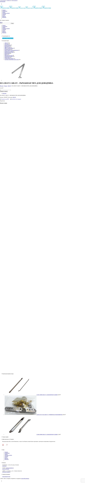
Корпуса (6, 54)
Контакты (4, 17)
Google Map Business (25, 478)
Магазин (1, 85)
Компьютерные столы (9, 52)
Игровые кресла (8, 49)
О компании (4, 11)
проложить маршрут (6, 471)
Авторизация (2, 1)
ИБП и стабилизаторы (9, 48)
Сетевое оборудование (9, 58)
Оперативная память (9, 56)
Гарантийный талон (6, 476)
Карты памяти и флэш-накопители (11, 50)
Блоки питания (8, 45)
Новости (4, 16)
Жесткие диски (8, 47)
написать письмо (5, 468)
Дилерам (4, 14)
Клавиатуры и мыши (9, 51)
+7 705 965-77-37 (8, 0)
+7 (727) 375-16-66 (2, 0)
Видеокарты (7, 46)
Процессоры (7, 57)
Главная (3, 10)
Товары (3, 12)
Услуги (3, 15)
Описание (4, 93)
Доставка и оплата (6, 13)
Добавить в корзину (3, 91)
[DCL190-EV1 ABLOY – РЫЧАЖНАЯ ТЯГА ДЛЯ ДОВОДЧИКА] (18, 80)
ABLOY (6, 42)
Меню (1, 22)
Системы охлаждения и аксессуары (12, 59)
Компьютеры (7, 53)
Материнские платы (9, 55)
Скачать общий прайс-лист (7, 38)
